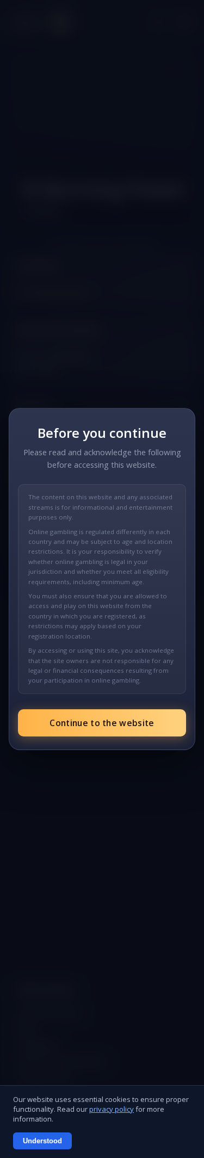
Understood (42, 1141)
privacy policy (111, 1109)
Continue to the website (102, 723)
